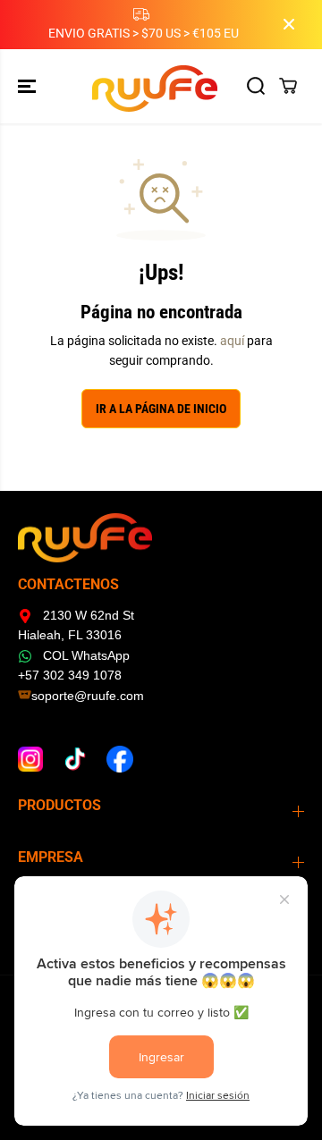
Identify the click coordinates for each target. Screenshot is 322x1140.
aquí (232, 341)
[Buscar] (256, 86)
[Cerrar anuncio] (289, 24)
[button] (28, 86)
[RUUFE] (161, 86)
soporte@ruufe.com (87, 695)
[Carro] (288, 86)
